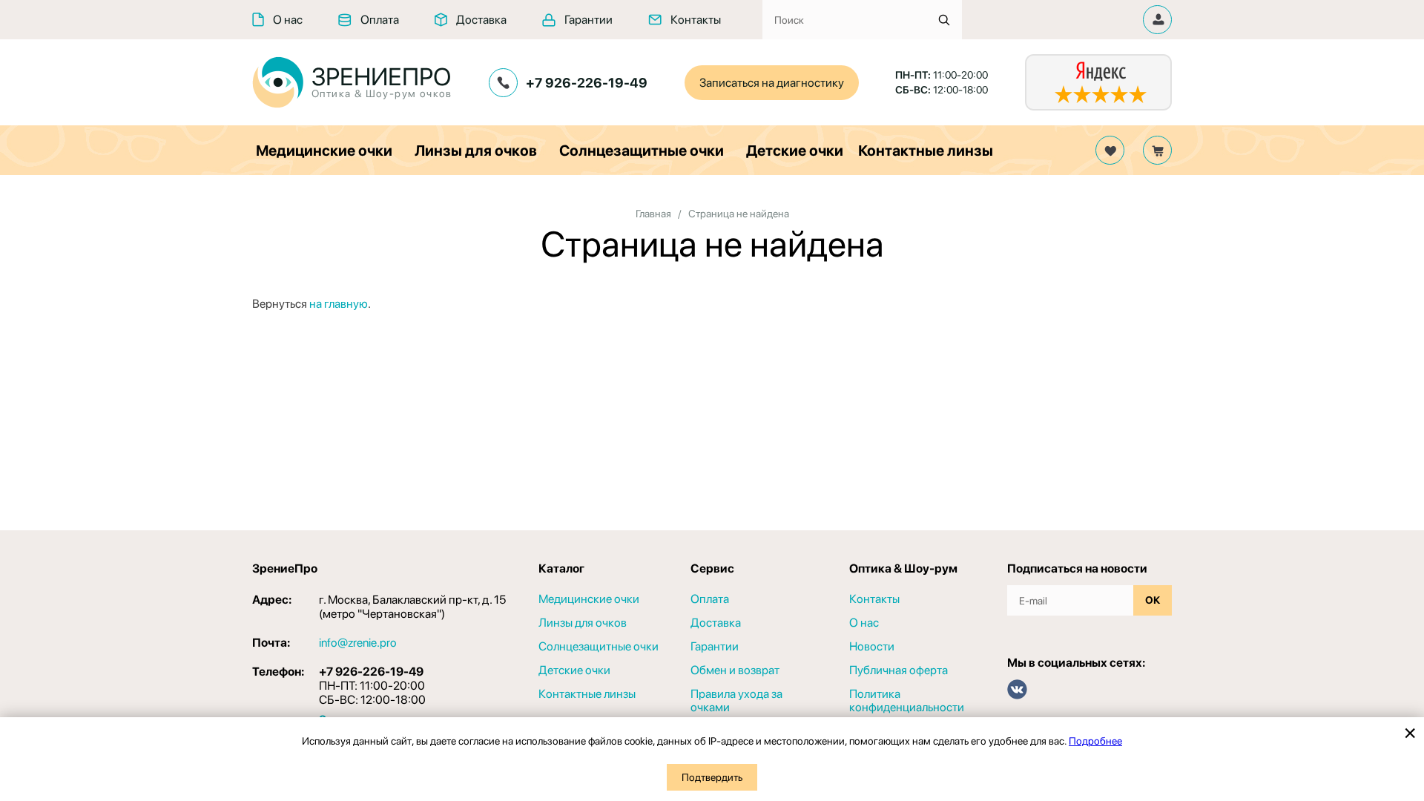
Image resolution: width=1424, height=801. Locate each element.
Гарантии (588, 20)
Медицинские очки (324, 150)
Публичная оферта (898, 670)
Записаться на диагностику (771, 83)
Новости (871, 646)
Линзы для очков (476, 150)
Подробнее (1095, 741)
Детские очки (794, 150)
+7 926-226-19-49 (586, 82)
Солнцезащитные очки (641, 150)
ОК (1152, 600)
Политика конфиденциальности (906, 701)
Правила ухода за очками (736, 701)
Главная (653, 214)
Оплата (379, 20)
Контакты (695, 20)
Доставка (481, 20)
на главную (338, 304)
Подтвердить (712, 777)
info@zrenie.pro (358, 643)
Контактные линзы (925, 150)
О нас (288, 20)
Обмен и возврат (734, 670)
